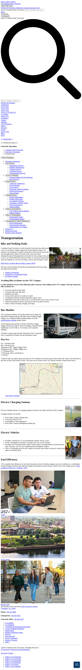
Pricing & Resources (16, 191)
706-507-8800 (11, 612)
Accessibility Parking (16, 201)
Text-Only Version (7, 653)
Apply (3, 514)
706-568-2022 (19, 619)
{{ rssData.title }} (7, 139)
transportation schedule (8, 320)
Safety (7, 642)
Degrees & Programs (8, 8)
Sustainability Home (16, 217)
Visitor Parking (14, 207)
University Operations (12, 152)
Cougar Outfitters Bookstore (14, 629)
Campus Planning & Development (21, 177)
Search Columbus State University (12, 10)
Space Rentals (14, 193)
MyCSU (13, 112)
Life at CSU (36, 8)
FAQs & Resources (16, 205)
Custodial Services (15, 171)
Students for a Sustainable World (16, 274)
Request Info (5, 604)
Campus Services (15, 169)
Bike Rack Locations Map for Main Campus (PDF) (18, 263)
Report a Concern (11, 640)
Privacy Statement (11, 638)
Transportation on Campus (18, 227)
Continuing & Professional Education (17, 627)
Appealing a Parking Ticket (18, 203)
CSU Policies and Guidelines (19, 211)
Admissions (19, 8)
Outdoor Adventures (12, 272)
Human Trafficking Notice (14, 632)
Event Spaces (13, 187)
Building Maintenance (16, 167)
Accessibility (9, 623)
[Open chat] (77, 665)
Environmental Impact (16, 219)
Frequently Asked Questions (19, 189)
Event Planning (14, 185)
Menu (3, 12)
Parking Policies (14, 213)
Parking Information (16, 197)
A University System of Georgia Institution (15, 649)
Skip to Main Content (8, 2)
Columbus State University (14, 150)
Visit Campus (5, 559)
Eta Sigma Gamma (11, 276)
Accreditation (9, 625)
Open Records (10, 636)
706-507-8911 (15, 616)
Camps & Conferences (17, 183)
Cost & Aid (28, 8)
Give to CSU (5, 112)
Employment (9, 631)
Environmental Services (17, 173)
